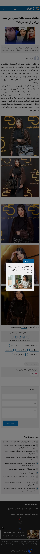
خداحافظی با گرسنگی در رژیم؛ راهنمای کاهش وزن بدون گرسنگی (20, 269)
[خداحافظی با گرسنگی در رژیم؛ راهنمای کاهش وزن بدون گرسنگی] (20, 282)
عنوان (27, 261)
